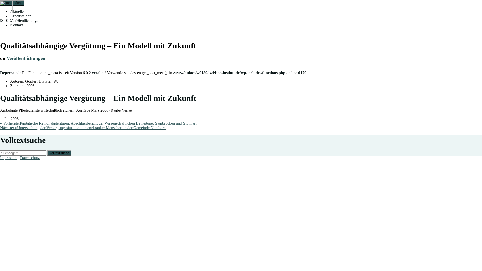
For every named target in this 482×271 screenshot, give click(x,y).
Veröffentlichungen (26, 58)
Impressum (8, 158)
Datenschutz (30, 158)
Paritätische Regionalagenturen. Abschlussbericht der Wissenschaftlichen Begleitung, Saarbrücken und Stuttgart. (98, 123)
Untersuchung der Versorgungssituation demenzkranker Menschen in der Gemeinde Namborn (83, 128)
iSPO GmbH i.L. (13, 20)
